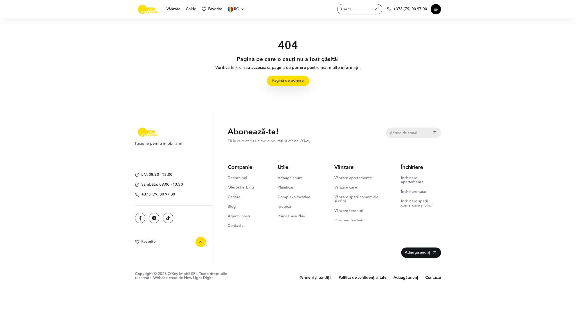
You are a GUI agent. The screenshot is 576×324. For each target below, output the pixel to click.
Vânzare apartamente (353, 178)
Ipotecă (284, 207)
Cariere (234, 197)
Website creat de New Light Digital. (184, 278)
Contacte (236, 226)
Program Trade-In (349, 220)
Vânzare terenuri (348, 211)
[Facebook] (140, 218)
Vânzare (173, 9)
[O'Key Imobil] (148, 9)
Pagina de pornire (288, 81)
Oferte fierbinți (241, 187)
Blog (232, 207)
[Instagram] (154, 218)
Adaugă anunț (290, 178)
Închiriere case (413, 192)
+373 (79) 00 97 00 (410, 9)
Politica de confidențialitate (362, 278)
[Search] (376, 10)
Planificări (286, 187)
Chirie (191, 9)
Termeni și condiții (316, 278)
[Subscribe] (434, 133)
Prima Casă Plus (291, 216)
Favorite (215, 9)
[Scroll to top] (201, 242)
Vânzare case (345, 187)
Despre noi (237, 178)
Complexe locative (294, 197)
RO (236, 9)
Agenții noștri (239, 216)
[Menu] (436, 9)
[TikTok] (168, 218)
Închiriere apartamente (412, 180)
